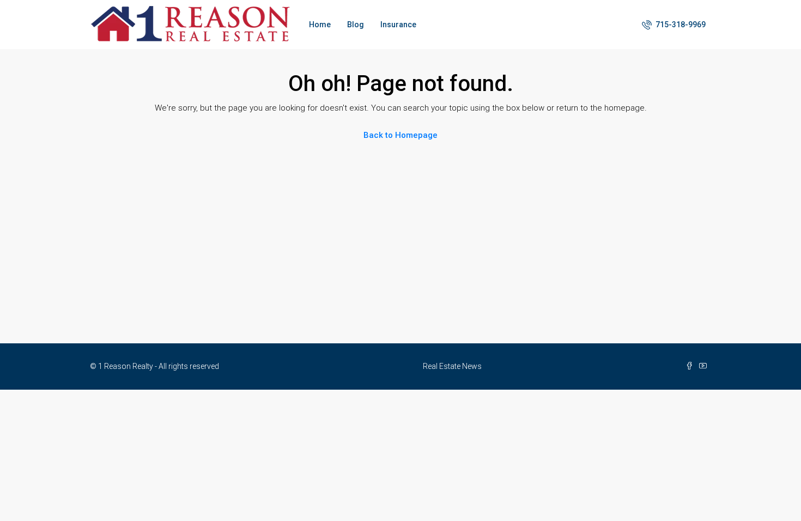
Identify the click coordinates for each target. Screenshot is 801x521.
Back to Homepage (400, 135)
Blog (355, 24)
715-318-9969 (680, 24)
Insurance (398, 24)
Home (320, 24)
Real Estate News (452, 366)
